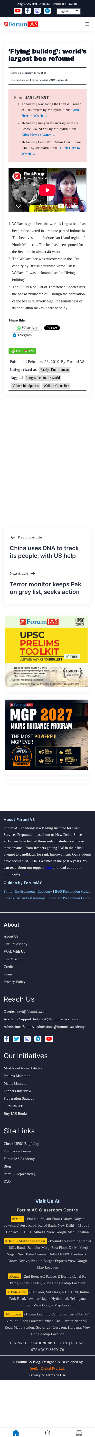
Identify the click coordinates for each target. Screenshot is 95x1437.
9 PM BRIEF (13, 1106)
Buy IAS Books (16, 1114)
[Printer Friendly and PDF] (22, 351)
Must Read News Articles (23, 1068)
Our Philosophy (16, 944)
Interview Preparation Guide (69, 898)
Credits (9, 967)
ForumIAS (75, 361)
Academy (44, 3)
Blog (7, 1166)
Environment (25, 891)
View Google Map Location (68, 1232)
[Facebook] (6, 1039)
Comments (62, 79)
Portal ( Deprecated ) (19, 1174)
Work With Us (14, 951)
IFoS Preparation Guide (72, 891)
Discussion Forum (17, 1151)
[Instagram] (27, 1039)
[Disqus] (47, 456)
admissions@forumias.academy (61, 1027)
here (48, 867)
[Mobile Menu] (86, 24)
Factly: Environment (54, 370)
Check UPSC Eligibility (21, 1144)
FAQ (7, 1181)
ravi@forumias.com (32, 1011)
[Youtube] (49, 1039)
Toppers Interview (17, 1091)
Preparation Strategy (19, 1098)
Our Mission (13, 959)
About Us (11, 936)
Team (8, 974)
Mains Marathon (16, 1083)
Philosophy (59, 3)
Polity (8, 891)
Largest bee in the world (43, 378)
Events (73, 3)
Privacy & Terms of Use (47, 1375)
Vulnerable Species (25, 386)
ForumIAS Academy (19, 1159)
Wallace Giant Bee (56, 386)
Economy (45, 891)
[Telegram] (37, 1039)
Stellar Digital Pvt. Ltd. (47, 1368)
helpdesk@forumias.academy (55, 1019)
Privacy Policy (15, 982)
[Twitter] (16, 1039)
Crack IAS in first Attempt (25, 898)
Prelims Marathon (17, 1076)
